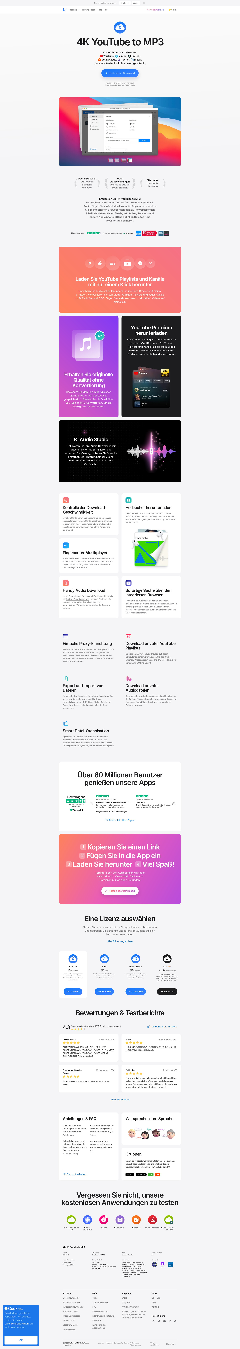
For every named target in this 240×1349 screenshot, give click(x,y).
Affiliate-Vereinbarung (154, 1344)
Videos (93, 1135)
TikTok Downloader (71, 1302)
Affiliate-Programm (130, 1307)
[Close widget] (144, 3)
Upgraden (126, 1302)
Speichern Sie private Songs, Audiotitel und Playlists (149, 696)
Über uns (156, 1298)
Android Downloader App (77, 599)
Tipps (94, 1298)
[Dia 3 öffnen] (129, 160)
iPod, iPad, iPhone (146, 519)
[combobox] (125, 3)
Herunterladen (69, 1329)
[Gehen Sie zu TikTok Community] (170, 1321)
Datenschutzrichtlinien (121, 1343)
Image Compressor (71, 1316)
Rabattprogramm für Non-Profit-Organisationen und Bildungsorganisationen (134, 1314)
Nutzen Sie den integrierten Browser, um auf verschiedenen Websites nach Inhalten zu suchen (151, 606)
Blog (154, 1302)
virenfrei (132, 85)
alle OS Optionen (118, 85)
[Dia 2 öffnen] (123, 160)
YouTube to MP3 (70, 1311)
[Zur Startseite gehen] (65, 10)
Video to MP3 (69, 1320)
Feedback (96, 1320)
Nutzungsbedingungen (105, 1343)
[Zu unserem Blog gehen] (175, 1321)
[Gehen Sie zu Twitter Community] (154, 1321)
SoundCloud (141, 702)
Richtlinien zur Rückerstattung (135, 1344)
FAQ (92, 1150)
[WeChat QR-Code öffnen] (151, 1174)
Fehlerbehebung (70, 1153)
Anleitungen (68, 1135)
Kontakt (155, 1307)
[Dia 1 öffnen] (116, 160)
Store (124, 1298)
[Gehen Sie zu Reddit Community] (157, 1174)
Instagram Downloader (73, 1307)
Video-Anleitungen (100, 1302)
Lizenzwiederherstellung (103, 1316)
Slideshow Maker (70, 1325)
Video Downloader (71, 1298)
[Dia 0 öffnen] (110, 160)
